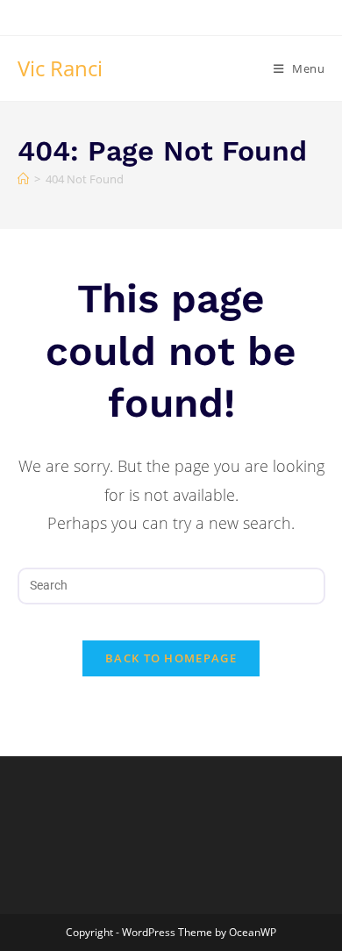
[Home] (23, 179)
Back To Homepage (171, 658)
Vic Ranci (60, 68)
